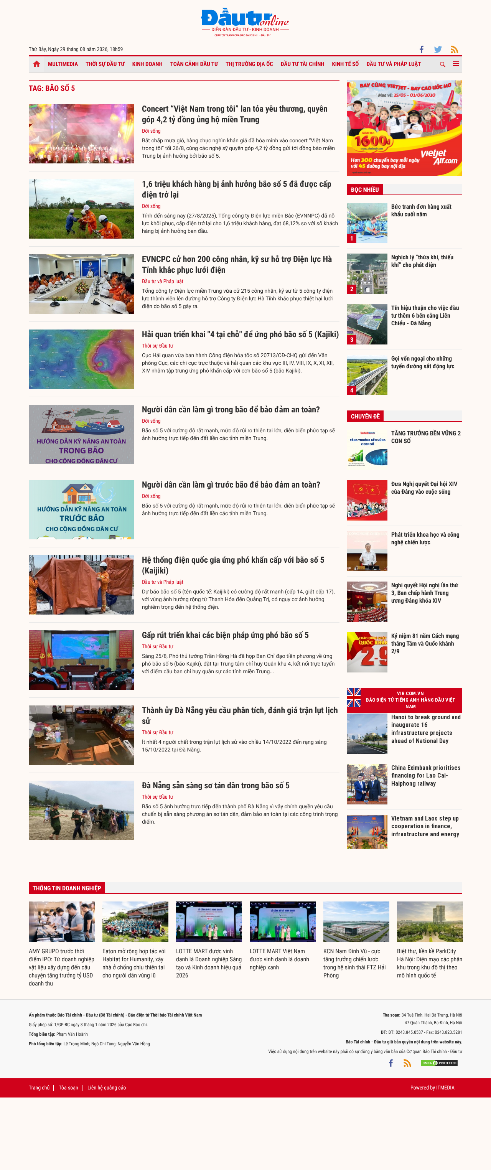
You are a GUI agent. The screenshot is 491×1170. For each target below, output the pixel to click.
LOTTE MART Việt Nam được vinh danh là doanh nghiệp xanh (279, 959)
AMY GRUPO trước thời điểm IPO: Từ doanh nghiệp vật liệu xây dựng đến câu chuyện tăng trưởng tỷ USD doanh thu (61, 967)
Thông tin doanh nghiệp (67, 888)
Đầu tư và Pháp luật (393, 64)
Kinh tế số (345, 64)
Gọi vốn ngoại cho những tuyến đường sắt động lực (423, 362)
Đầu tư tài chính (303, 64)
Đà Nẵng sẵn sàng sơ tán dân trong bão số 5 (216, 786)
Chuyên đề (365, 416)
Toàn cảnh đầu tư (194, 64)
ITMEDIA (445, 1088)
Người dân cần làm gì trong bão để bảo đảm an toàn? (231, 410)
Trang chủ (39, 1088)
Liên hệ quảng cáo (106, 1088)
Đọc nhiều (365, 189)
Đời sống (151, 131)
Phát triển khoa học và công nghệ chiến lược (425, 538)
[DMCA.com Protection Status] (439, 1063)
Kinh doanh (147, 64)
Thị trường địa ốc (249, 64)
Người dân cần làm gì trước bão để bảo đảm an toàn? (231, 485)
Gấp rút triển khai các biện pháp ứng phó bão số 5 (225, 635)
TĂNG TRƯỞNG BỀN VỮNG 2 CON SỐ (426, 437)
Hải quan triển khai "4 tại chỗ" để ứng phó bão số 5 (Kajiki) (240, 334)
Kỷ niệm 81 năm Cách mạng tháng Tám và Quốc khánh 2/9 (425, 643)
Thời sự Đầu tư (105, 64)
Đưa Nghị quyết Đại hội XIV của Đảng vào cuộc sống (424, 487)
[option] (62, 944)
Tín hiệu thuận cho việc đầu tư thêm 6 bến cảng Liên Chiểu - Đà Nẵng (425, 315)
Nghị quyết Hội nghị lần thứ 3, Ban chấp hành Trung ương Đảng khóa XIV (424, 593)
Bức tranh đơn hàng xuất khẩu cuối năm (421, 210)
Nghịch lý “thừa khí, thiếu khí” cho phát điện (422, 261)
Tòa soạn (68, 1088)
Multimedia (63, 64)
